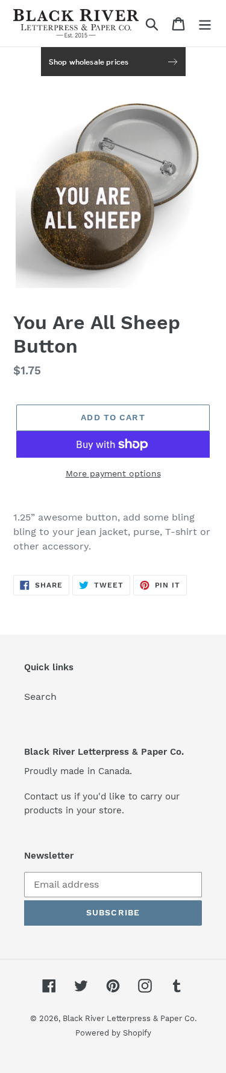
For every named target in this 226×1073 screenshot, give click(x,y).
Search (40, 696)
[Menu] (205, 23)
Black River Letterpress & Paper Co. (129, 1018)
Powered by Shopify (113, 1032)
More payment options (113, 473)
